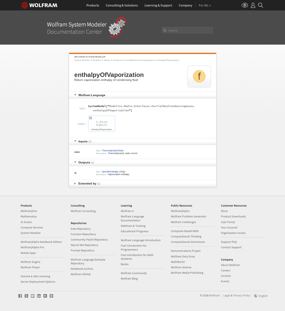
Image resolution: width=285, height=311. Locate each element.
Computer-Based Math (185, 231)
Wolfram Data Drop (183, 256)
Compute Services (32, 227)
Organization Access (233, 233)
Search (173, 30)
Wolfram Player (30, 267)
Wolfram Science (181, 267)
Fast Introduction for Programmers (134, 247)
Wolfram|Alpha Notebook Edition (41, 242)
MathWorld (178, 262)
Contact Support (231, 247)
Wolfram (214, 295)
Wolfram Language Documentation (132, 218)
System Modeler (82, 60)
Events (225, 281)
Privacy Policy (241, 295)
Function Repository (83, 234)
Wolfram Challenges (183, 222)
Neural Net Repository (84, 245)
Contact (226, 276)
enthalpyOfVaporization (168, 60)
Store (224, 211)
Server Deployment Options (38, 281)
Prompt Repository (83, 250)
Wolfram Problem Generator (188, 216)
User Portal (228, 222)
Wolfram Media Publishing (187, 273)
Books (125, 264)
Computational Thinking (186, 236)
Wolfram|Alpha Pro (32, 247)
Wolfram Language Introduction (141, 240)
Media (107, 60)
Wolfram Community (134, 273)
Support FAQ (229, 242)
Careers (225, 270)
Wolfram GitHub (81, 274)
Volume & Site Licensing (35, 276)
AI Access (26, 222)
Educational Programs (134, 231)
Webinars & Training (133, 226)
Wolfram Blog (129, 278)
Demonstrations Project (186, 251)
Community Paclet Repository (89, 239)
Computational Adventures (188, 242)
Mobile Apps (28, 253)
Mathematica (29, 216)
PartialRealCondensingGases (139, 60)
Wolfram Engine (30, 262)
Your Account (229, 227)
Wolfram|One (29, 211)
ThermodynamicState (113, 150)
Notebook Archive (82, 269)
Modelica (97, 60)
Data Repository (81, 229)
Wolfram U (127, 211)
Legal (226, 295)
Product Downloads (233, 216)
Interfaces (117, 60)
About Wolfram (230, 265)
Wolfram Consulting (83, 211)
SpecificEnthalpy (110, 171)
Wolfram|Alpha (180, 211)
